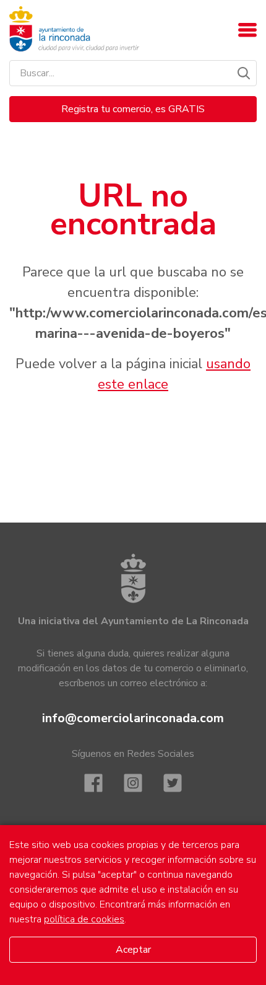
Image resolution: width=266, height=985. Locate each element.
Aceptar (133, 949)
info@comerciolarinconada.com (133, 718)
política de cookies (84, 919)
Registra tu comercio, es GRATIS (133, 109)
